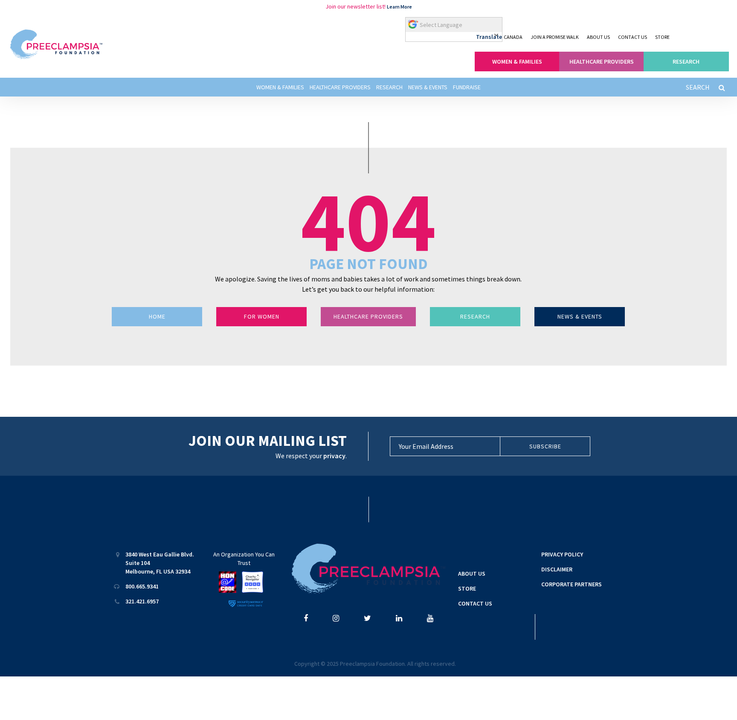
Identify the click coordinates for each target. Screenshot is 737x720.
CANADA (513, 37)
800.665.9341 (142, 586)
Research (389, 87)
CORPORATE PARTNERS (571, 584)
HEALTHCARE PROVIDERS (601, 61)
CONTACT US (632, 37)
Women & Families (280, 87)
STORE (662, 37)
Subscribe (545, 446)
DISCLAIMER (556, 569)
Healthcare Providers (340, 87)
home (157, 316)
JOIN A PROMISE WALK (555, 37)
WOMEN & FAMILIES (517, 61)
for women (261, 316)
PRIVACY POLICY (562, 554)
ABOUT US (598, 37)
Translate (489, 37)
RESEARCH (686, 61)
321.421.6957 (142, 601)
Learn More (399, 6)
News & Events (427, 87)
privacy (334, 455)
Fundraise (467, 87)
